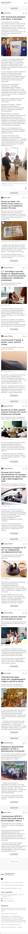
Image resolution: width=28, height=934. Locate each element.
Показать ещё (14, 861)
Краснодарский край (21, 183)
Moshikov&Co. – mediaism (15, 927)
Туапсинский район (7, 185)
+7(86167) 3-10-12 (7, 898)
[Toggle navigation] (25, 3)
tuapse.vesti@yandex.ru (9, 900)
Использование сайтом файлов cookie (11, 888)
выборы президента (8, 183)
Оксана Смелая (7, 13)
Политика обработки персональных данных (12, 885)
